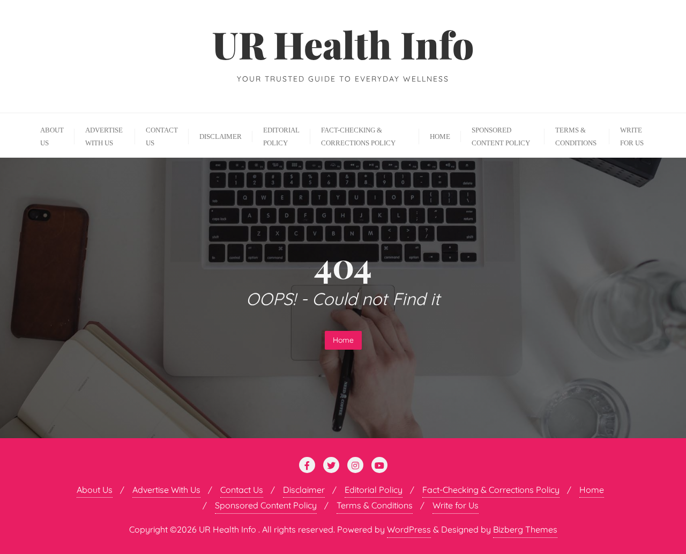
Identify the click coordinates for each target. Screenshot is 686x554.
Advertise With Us (166, 489)
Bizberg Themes (525, 529)
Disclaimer (304, 489)
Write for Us (456, 505)
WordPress (409, 529)
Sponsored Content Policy (266, 505)
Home (343, 340)
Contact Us (241, 489)
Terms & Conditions (375, 505)
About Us (95, 489)
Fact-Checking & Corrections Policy (491, 489)
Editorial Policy (373, 489)
